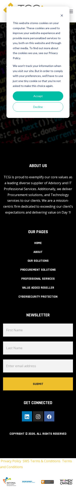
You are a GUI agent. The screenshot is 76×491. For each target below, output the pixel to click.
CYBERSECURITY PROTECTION (37, 297)
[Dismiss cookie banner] (61, 15)
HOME (38, 243)
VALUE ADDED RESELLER (38, 288)
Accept (38, 96)
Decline (38, 107)
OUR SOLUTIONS (38, 261)
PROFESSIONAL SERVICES (38, 279)
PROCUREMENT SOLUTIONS (38, 270)
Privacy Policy (11, 461)
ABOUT (37, 252)
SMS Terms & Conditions (42, 461)
